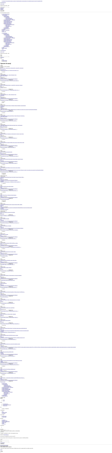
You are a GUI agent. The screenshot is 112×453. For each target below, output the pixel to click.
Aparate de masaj (4, 383)
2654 (1, 206)
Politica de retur (4, 416)
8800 (1, 378)
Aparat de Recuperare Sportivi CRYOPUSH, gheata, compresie (9, 335)
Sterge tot (2, 397)
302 (0, 178)
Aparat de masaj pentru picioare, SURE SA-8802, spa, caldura (9, 243)
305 (0, 219)
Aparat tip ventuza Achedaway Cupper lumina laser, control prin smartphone (10, 275)
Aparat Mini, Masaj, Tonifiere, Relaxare (5, 267)
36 (2, 69)
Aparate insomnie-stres (7, 20)
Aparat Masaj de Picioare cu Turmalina (5, 225)
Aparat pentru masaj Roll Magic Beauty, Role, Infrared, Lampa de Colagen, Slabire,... (12, 177)
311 (0, 252)
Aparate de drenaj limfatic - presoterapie (9, 19)
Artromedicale (2, 95)
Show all (4, 69)
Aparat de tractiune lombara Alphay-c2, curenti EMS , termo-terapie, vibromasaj (11, 85)
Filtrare (1, 65)
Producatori (3, 413)
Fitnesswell (1, 205)
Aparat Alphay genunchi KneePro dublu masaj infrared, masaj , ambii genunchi (11, 125)
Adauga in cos (11, 79)
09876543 (1, 352)
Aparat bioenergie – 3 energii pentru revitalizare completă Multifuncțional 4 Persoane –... (12, 377)
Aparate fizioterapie (6, 16)
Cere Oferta (2, 181)
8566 (1, 187)
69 (0, 168)
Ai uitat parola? (2, 442)
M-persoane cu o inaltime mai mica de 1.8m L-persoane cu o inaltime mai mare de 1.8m (12, 337)
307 (0, 235)
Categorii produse (4, 33)
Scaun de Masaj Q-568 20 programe (5, 320)
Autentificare (2, 443)
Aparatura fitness (6, 27)
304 (0, 213)
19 (0, 96)
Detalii (1, 449)
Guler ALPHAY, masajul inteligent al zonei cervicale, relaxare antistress (10, 167)
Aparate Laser (7, 17)
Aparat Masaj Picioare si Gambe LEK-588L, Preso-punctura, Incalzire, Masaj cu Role (12, 142)
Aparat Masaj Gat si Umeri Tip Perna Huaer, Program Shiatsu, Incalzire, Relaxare (11, 159)
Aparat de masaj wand (3, 283)
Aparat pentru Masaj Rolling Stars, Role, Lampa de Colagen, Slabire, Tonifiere (11, 204)
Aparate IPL (5, 394)
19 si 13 (1, 107)
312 (0, 261)
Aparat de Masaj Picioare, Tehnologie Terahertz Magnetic (8, 195)
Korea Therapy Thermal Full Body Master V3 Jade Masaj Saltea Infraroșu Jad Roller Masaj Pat (13, 328)
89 (0, 143)
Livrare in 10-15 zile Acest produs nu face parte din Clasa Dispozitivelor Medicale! (11, 228)
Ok (4, 397)
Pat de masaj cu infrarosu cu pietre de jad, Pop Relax (7, 212)
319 (0, 336)
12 (0, 69)
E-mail (1, 439)
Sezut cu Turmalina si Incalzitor (4, 218)
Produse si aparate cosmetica (8, 23)
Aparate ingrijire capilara (5, 390)
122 (0, 344)
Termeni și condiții (4, 420)
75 (0, 152)
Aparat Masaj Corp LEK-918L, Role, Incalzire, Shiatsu (8, 251)
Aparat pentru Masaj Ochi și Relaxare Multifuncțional (7, 369)
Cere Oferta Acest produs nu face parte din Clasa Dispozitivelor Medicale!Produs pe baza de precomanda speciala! (16, 207)
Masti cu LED (8, 25)
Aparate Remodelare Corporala (10, 24)
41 (0, 308)
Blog (2, 411)
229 (0, 292)
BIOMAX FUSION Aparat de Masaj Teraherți (6, 186)
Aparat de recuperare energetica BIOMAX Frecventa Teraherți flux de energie (11, 360)
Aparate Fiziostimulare (9, 18)
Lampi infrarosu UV (6, 28)
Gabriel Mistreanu (6, 434)
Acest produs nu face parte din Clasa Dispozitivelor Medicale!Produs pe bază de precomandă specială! (14, 330)
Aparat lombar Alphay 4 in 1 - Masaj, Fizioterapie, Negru (8, 94)
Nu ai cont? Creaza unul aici (4, 445)
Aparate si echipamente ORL (8, 22)
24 (1, 69)
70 (0, 126)
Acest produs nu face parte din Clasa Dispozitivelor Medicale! (8, 98)
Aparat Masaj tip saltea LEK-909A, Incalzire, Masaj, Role (8, 260)
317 (0, 321)
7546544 (1, 361)
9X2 (1, 134)
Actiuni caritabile (4, 48)
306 (0, 226)
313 (0, 284)
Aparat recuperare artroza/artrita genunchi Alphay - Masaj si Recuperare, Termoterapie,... (12, 115)
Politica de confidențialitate (6, 421)
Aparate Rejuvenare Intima (7, 386)
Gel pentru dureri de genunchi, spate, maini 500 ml (7, 307)
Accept (1, 451)
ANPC (3, 423)
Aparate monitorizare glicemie (8, 21)
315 (0, 300)
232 (0, 268)
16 (0, 276)
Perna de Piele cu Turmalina (4, 234)
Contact (3, 47)
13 (0, 76)
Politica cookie (4, 422)
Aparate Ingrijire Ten (8, 26)
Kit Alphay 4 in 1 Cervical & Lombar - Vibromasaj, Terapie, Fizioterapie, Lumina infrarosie (13, 105)
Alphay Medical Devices (3, 75)
